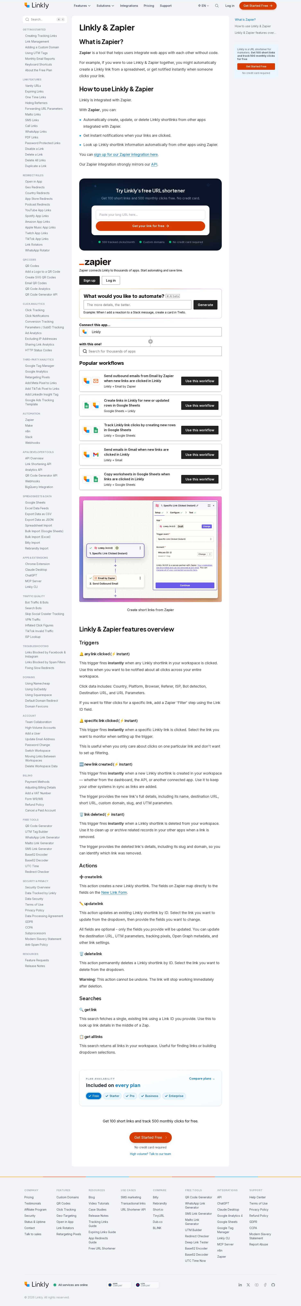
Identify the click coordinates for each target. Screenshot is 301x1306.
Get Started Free (255, 6)
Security (29, 1215)
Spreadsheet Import (38, 525)
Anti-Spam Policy (36, 944)
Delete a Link (34, 154)
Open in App (33, 181)
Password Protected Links (42, 143)
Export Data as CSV (38, 514)
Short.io (158, 1209)
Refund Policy (34, 804)
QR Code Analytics (37, 288)
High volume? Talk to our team (150, 1154)
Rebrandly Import (36, 548)
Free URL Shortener (102, 1248)
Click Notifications (37, 315)
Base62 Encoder (36, 854)
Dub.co (158, 1222)
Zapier (29, 419)
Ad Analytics (33, 333)
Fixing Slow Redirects (39, 668)
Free (96, 1096)
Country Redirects (37, 193)
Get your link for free (148, 226)
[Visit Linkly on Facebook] (265, 1285)
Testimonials (32, 1203)
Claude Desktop (36, 569)
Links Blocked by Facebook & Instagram (45, 654)
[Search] (217, 5)
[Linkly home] (36, 5)
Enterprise (176, 1096)
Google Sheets (35, 502)
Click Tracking (34, 310)
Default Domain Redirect (41, 700)
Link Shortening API (38, 464)
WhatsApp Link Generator (42, 837)
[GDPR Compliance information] (119, 1285)
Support (166, 6)
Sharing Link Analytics (39, 344)
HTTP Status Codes (38, 350)
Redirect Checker (37, 871)
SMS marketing (131, 1197)
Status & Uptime (34, 1222)
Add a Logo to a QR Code (42, 271)
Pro (132, 1096)
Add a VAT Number (38, 793)
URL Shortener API (133, 1209)
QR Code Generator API (41, 294)
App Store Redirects (39, 198)
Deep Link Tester (196, 1242)
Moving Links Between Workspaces (40, 758)
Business (151, 1096)
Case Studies (97, 1209)
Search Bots (33, 608)
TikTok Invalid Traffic (39, 631)
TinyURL (158, 1215)
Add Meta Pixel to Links (41, 383)
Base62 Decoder (36, 860)
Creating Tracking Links (41, 35)
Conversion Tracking (39, 321)
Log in (229, 6)
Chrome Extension (37, 564)
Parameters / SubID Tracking (44, 327)
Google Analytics (36, 371)
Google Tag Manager (39, 365)
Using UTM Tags (36, 53)
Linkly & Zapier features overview (256, 32)
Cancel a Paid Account (40, 810)
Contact (29, 1228)
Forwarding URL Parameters (44, 108)
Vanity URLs (33, 85)
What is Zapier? (245, 19)
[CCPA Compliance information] (147, 1285)
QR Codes (32, 266)
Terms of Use (34, 904)
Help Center (257, 1197)
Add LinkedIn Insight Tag (41, 394)
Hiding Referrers (36, 103)
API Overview (34, 458)
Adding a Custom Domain (42, 47)
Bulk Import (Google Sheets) (44, 531)
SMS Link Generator (38, 849)
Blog (92, 1197)
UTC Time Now (195, 1260)
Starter (114, 1096)
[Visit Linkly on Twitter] (248, 1285)
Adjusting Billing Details (40, 787)
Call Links (31, 126)
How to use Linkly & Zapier (253, 26)
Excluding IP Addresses (41, 338)
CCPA (29, 927)
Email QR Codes (36, 283)
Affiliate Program (35, 1209)
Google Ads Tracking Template (39, 402)
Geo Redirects (35, 187)
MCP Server (33, 581)
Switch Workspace (37, 750)
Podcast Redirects (37, 204)
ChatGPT (31, 575)
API (154, 164)
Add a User (32, 733)
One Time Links (35, 97)
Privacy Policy (34, 910)
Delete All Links (35, 160)
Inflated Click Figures (39, 625)
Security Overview (37, 887)
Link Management (37, 41)
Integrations (129, 6)
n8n (27, 431)
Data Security (34, 898)
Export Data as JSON (39, 519)
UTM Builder (193, 1230)
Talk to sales (32, 1234)
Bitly (155, 1197)
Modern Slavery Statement (43, 939)
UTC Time (32, 866)
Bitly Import (32, 542)
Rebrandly (160, 1203)
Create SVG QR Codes (40, 277)
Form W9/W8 (34, 799)
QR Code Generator (38, 826)
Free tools (193, 1190)
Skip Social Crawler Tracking (44, 614)
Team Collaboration (38, 722)
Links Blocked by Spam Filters (45, 662)
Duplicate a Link (35, 166)
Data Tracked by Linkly (40, 893)
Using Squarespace (38, 695)
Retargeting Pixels (37, 377)
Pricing (149, 6)
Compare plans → (202, 1078)
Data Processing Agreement (44, 916)
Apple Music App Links (40, 227)
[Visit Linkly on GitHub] (273, 1284)
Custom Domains (68, 1197)
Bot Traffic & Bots (37, 602)
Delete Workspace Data (41, 766)
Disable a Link (34, 148)
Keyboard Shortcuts (38, 64)
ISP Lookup (33, 636)
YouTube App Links (38, 210)
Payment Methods (37, 781)
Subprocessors (35, 933)
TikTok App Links (37, 239)
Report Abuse (258, 1244)
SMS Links (32, 120)
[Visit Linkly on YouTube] (256, 1285)
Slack (29, 437)
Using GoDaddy (35, 689)
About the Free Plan (38, 70)
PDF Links (31, 137)
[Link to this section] (126, 42)
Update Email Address (40, 739)
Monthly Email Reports (40, 58)
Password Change (37, 745)
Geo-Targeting (66, 1215)
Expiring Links (34, 91)
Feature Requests (37, 960)
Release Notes (35, 966)
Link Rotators (34, 244)
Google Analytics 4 (230, 1215)
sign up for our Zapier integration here (126, 154)
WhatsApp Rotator (37, 250)
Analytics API (33, 469)
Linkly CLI (31, 587)
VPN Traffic (33, 619)
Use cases (128, 1190)
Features (80, 6)
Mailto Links (33, 114)
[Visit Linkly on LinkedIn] (240, 1284)
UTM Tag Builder (36, 831)
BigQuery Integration (39, 487)
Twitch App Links (36, 233)
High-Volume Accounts (40, 727)
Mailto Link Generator (39, 843)
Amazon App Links (37, 221)
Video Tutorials (99, 1203)
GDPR (29, 921)
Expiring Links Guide (102, 1232)
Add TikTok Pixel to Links (42, 388)
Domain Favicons (36, 706)
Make (29, 425)
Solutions (103, 6)
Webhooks (32, 442)
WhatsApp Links (36, 131)
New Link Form (114, 892)
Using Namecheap (37, 683)
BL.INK (157, 1228)
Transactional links (133, 1203)
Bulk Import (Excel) (38, 537)
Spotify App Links (37, 216)
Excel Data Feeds (37, 508)
